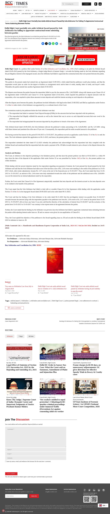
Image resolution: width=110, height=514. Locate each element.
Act (12, 105)
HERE (39, 245)
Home (15, 10)
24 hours (10, 336)
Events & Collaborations (68, 13)
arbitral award (15, 301)
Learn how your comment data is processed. (39, 477)
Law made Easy (26, 13)
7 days (21, 336)
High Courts (52, 363)
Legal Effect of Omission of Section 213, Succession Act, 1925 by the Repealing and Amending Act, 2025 (21, 367)
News (20, 10)
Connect (86, 4)
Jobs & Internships (37, 16)
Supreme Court (86, 363)
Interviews (53, 13)
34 (42, 69)
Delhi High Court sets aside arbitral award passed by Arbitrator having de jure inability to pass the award (85, 288)
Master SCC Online (51, 16)
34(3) (79, 158)
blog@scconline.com (51, 492)
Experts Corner (39, 10)
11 (6, 105)
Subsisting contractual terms (19, 303)
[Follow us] (84, 490)
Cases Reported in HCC (11, 320)
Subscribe (73, 16)
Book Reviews (99, 13)
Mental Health (86, 13)
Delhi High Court (57, 301)
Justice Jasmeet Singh (71, 301)
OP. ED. (28, 10)
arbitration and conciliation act (40, 301)
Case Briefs (51, 10)
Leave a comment (15, 308)
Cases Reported (90, 10)
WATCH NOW (63, 16)
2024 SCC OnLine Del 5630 (80, 225)
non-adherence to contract (88, 301)
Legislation (63, 10)
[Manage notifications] (3, 510)
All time (31, 336)
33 (89, 135)
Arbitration (25, 301)
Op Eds (8, 363)
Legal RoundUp (76, 10)
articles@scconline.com (70, 492)
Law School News (12, 13)
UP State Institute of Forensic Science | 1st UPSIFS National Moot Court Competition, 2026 (86, 404)
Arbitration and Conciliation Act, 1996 (61, 69)
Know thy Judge (40, 13)
